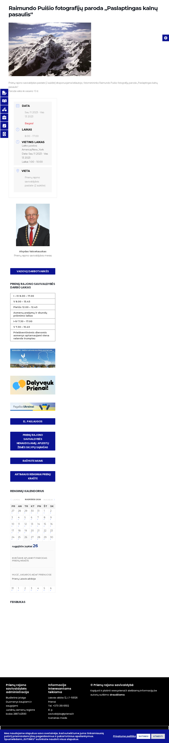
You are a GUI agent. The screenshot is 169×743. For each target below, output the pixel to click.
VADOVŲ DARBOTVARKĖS (33, 271)
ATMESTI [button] (158, 736)
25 (19, 537)
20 (32, 530)
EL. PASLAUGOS (32, 421)
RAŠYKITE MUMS (33, 461)
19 (25, 530)
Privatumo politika (124, 736)
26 (25, 537)
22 (45, 530)
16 (51, 524)
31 (38, 511)
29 (25, 511)
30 (32, 511)
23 (51, 530)
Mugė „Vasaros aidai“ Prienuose (31, 574)
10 (13, 524)
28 (19, 511)
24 (13, 537)
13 (32, 524)
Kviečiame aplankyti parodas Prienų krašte (29, 559)
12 (25, 524)
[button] (165, 38)
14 (38, 524)
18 (19, 530)
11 (19, 524)
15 (45, 524)
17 (13, 530)
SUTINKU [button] (143, 736)
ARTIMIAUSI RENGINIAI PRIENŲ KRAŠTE (33, 476)
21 (38, 530)
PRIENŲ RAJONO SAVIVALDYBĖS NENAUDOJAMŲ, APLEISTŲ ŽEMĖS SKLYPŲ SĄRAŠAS (33, 441)
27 (13, 511)
